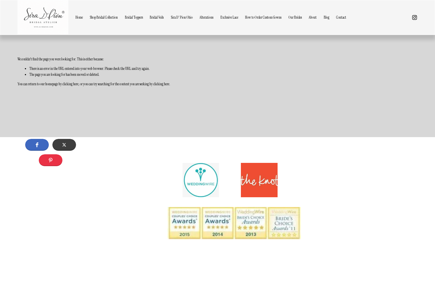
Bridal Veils (157, 17)
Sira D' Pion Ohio (182, 17)
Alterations (206, 17)
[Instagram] (415, 17)
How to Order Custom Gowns (263, 17)
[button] (37, 145)
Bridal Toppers (134, 17)
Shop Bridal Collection (104, 17)
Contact (341, 17)
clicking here (70, 83)
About (313, 17)
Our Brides (295, 17)
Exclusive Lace (229, 17)
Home (79, 17)
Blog (326, 17)
